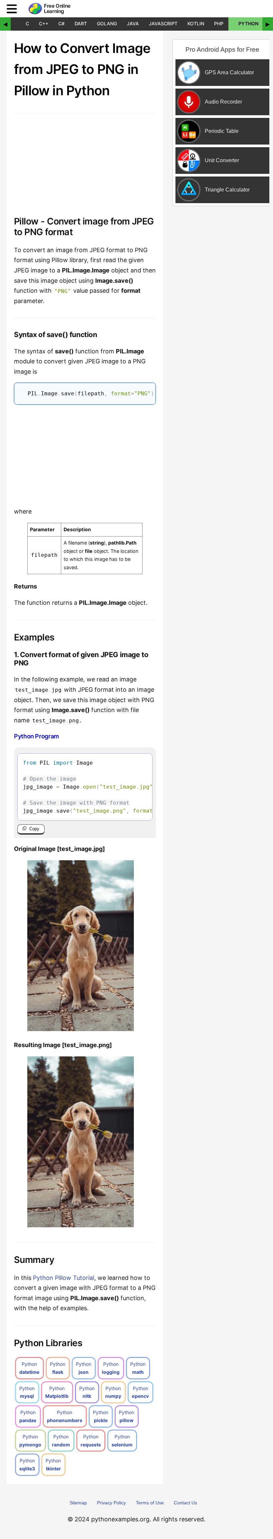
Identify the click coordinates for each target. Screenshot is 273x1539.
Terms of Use (150, 1502)
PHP (218, 23)
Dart (81, 23)
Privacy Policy (111, 1502)
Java (133, 23)
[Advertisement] (85, 454)
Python (248, 23)
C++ (43, 23)
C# (61, 23)
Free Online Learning (57, 8)
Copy (34, 828)
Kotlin (195, 23)
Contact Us (185, 1502)
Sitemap (78, 1502)
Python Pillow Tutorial (63, 1277)
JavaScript (163, 23)
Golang (107, 23)
